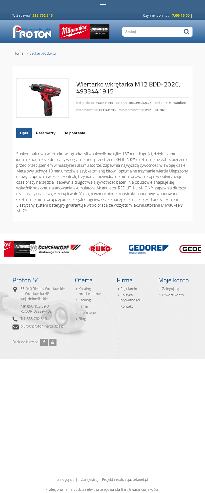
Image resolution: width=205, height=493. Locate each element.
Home (19, 53)
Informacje (87, 312)
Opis (24, 133)
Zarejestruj (89, 479)
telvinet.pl (140, 479)
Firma (83, 306)
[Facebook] (44, 342)
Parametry (46, 133)
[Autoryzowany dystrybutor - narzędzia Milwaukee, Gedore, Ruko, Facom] (32, 31)
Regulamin (128, 288)
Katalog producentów (89, 291)
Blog (82, 318)
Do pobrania (74, 133)
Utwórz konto (173, 295)
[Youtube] (52, 342)
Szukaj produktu (43, 53)
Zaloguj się (170, 288)
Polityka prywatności (130, 297)
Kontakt (126, 306)
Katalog (85, 300)
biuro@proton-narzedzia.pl (42, 326)
